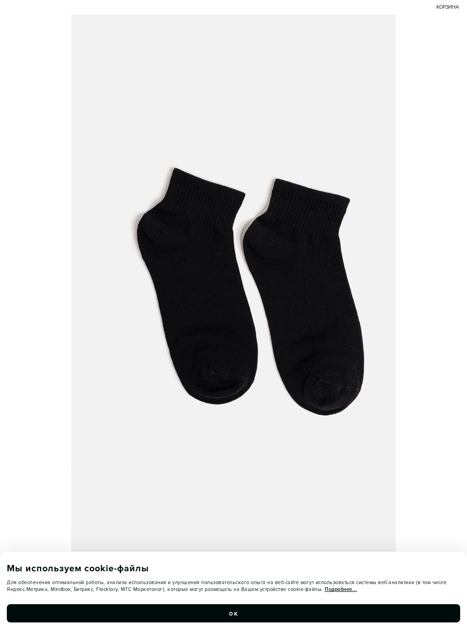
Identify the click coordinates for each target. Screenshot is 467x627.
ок (233, 613)
